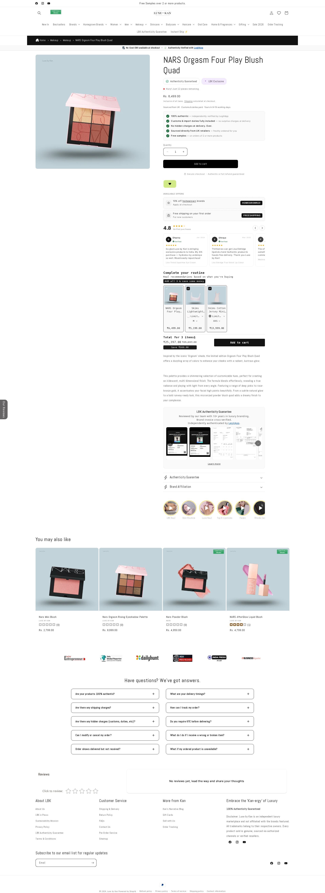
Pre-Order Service (108, 832)
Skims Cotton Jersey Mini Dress (216, 311)
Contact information (216, 891)
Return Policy (106, 814)
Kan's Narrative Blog (173, 808)
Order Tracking (170, 826)
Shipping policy (197, 891)
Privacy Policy (42, 826)
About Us (40, 808)
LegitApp (198, 47)
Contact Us (105, 826)
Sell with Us (169, 820)
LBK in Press (42, 814)
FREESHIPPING (252, 215)
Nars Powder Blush (177, 617)
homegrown (189, 201)
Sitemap (103, 838)
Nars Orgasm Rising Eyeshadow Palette (125, 617)
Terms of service (178, 891)
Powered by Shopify (127, 891)
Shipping (188, 101)
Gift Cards (168, 814)
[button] (39, 13)
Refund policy (145, 891)
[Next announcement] (212, 3)
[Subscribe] (92, 863)
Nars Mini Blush (47, 617)
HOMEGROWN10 (251, 203)
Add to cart (239, 342)
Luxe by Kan (112, 891)
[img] (238, 625)
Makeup (54, 40)
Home (43, 40)
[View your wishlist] (279, 13)
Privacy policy (161, 891)
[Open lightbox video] (171, 508)
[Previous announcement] (113, 3)
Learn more (214, 463)
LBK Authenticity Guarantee (49, 832)
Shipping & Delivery (109, 808)
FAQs (101, 820)
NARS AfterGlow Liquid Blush (246, 617)
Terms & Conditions (46, 838)
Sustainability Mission (47, 820)
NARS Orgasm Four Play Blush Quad (174, 311)
